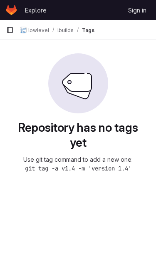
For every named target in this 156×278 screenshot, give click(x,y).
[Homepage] (11, 10)
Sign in (137, 10)
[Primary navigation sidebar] (10, 30)
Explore (36, 10)
